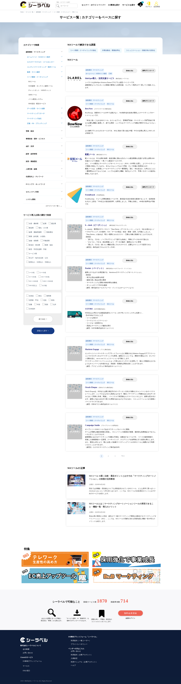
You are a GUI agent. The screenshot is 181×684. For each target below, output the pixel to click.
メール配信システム (35, 99)
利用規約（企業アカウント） (81, 655)
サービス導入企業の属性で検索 (37, 215)
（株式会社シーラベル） (122, 78)
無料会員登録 (130, 613)
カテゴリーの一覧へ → (54, 206)
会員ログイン (130, 618)
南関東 (48, 296)
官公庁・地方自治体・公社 (38, 258)
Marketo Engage (92, 349)
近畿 (30, 304)
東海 (52, 300)
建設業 (53, 223)
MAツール (75, 12)
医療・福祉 (49, 245)
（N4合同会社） (100, 195)
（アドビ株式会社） (106, 349)
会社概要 (26, 649)
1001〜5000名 (48, 281)
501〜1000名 (33, 281)
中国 (38, 304)
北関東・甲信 (33, 300)
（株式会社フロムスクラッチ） (117, 225)
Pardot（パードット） (95, 268)
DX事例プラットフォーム (32, 661)
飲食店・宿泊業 (34, 245)
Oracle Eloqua (91, 387)
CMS (110, 73)
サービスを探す (128, 5)
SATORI (89, 309)
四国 (46, 304)
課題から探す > (43, 331)
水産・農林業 (33, 223)
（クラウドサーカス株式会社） (102, 109)
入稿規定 (74, 658)
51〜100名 (32, 277)
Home (22, 12)
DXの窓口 (26, 671)
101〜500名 (45, 277)
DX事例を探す (114, 5)
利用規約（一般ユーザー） (81, 640)
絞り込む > (43, 319)
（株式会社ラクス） (101, 154)
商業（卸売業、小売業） (37, 236)
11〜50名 (42, 272)
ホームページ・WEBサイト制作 (96, 73)
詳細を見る (129, 70)
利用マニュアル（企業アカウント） (84, 662)
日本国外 (32, 309)
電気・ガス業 (43, 228)
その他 (44, 285)
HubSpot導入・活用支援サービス (100, 78)
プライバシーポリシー (79, 644)
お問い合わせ (28, 653)
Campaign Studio (92, 425)
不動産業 (46, 241)
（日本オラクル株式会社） (106, 387)
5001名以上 (33, 285)
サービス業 (33, 253)
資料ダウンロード (148, 70)
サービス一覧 (29, 12)
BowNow (89, 109)
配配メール (90, 154)
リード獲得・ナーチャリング (62, 12)
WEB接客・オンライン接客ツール (40, 86)
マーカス (26, 666)
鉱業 (44, 223)
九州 (54, 304)
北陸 (44, 300)
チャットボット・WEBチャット (39, 90)
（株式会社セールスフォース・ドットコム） (118, 268)
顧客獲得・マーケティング (43, 12)
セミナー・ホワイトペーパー (94, 5)
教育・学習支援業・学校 (37, 249)
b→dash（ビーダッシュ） (96, 225)
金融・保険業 (33, 241)
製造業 (31, 228)
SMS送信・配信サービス (37, 104)
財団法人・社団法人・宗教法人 (40, 262)
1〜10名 (32, 272)
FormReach (90, 195)
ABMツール (32, 95)
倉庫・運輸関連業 (35, 232)
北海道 (31, 296)
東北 (40, 296)
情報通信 (49, 232)
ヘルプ (73, 665)
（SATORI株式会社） (99, 309)
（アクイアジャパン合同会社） (109, 425)
